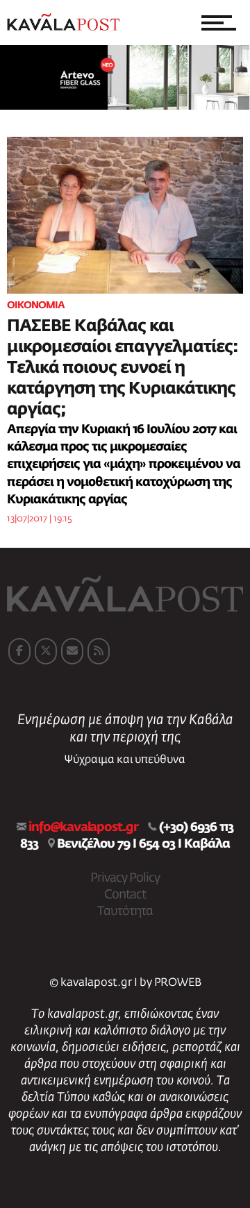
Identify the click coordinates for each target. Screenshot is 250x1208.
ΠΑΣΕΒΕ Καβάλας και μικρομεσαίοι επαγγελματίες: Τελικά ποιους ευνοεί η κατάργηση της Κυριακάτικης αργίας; (122, 368)
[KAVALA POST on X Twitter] (46, 651)
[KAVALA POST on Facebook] (19, 651)
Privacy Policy (125, 878)
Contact (125, 895)
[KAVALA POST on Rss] (99, 651)
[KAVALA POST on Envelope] (72, 651)
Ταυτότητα (125, 911)
